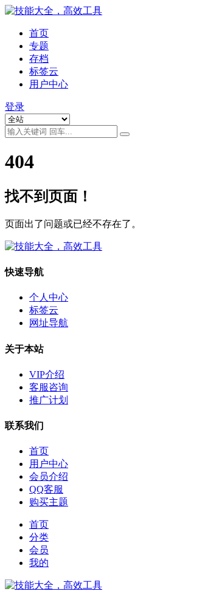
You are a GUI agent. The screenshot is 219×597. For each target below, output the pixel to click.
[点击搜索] (125, 134)
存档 (39, 58)
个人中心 (48, 297)
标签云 (43, 71)
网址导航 (48, 323)
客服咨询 (48, 387)
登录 (14, 106)
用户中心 (48, 84)
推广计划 (48, 400)
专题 (39, 46)
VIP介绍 (46, 374)
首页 (39, 33)
